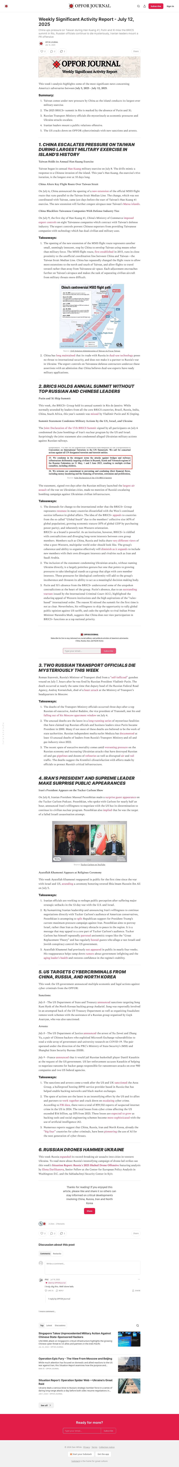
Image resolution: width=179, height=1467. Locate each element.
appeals (117, 515)
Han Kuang (74, 169)
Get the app (103, 1454)
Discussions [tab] (60, 1325)
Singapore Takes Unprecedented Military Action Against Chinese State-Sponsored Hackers (75, 1335)
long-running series (99, 721)
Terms (94, 1447)
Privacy (86, 1447)
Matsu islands (131, 204)
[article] (89, 1342)
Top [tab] (41, 1325)
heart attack (91, 690)
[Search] (138, 6)
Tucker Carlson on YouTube (93, 864)
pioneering (110, 1132)
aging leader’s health (56, 958)
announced (103, 1002)
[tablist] (51, 1253)
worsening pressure (116, 747)
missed (95, 414)
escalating (108, 1101)
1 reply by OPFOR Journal (59, 1299)
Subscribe (156, 6)
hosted (95, 940)
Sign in (170, 6)
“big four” (50, 1132)
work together (70, 1101)
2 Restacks (60, 1223)
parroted (86, 936)
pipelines (62, 756)
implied (107, 810)
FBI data (65, 1105)
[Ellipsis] (139, 1279)
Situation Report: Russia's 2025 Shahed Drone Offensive (85, 1165)
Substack (75, 1461)
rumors (90, 954)
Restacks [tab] (57, 1253)
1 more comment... (47, 1311)
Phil (46, 1279)
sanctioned (121, 1083)
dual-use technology (121, 355)
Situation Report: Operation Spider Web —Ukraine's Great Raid (75, 1382)
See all (44, 1405)
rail (132, 756)
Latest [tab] (49, 1325)
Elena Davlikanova (53, 1170)
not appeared (93, 950)
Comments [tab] (45, 1253)
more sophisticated (118, 1118)
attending (67, 884)
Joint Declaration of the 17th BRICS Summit (70, 428)
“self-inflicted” (119, 677)
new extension (100, 191)
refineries (90, 756)
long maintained (65, 355)
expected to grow (121, 1114)
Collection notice (107, 1447)
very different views (124, 541)
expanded (65, 1157)
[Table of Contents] (3, 733)
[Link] (34, 95)
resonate (62, 511)
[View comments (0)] (65, 1350)
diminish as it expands (114, 549)
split (79, 919)
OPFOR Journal (51, 42)
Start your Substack (82, 1454)
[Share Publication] (144, 6)
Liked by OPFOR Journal (57, 1283)
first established (104, 252)
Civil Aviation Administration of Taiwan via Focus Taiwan (95, 350)
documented (127, 734)
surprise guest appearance (120, 797)
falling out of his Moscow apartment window (70, 715)
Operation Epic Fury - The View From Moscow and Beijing (75, 1358)
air (122, 756)
